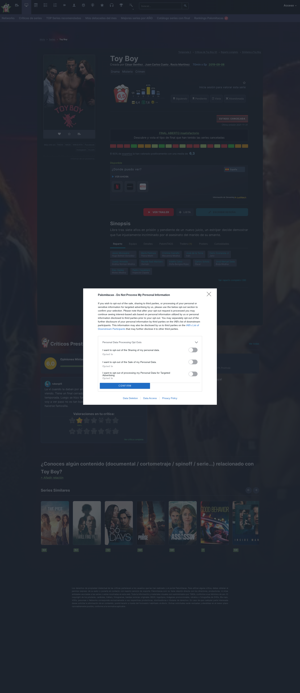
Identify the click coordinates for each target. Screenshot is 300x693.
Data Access (150, 398)
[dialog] (150, 346)
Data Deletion (130, 398)
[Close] (210, 295)
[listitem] (150, 342)
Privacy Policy (169, 398)
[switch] (193, 350)
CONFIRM (125, 385)
